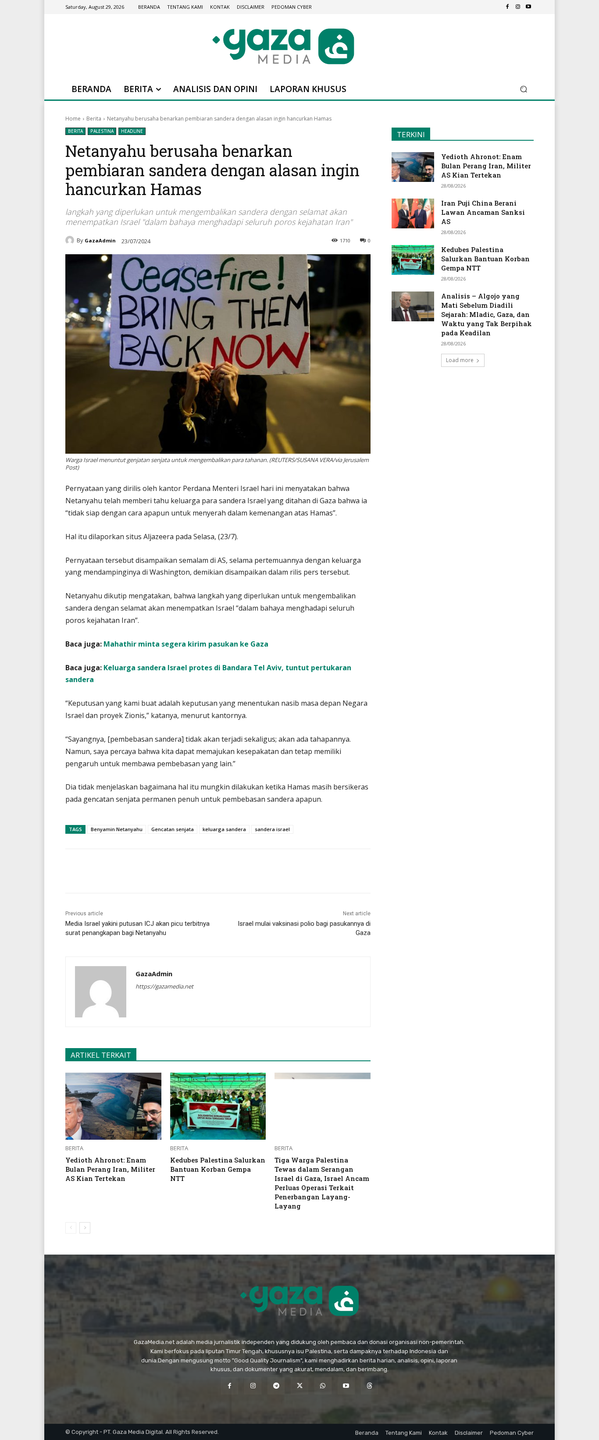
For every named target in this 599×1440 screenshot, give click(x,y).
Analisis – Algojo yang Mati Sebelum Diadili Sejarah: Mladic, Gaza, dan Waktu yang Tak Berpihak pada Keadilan (486, 314)
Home (73, 118)
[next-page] (84, 1228)
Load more (460, 360)
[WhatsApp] (167, 871)
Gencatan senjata (172, 829)
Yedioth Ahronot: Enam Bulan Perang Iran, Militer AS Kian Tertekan (110, 1169)
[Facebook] (507, 7)
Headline (132, 131)
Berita (93, 118)
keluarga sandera (224, 829)
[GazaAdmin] (71, 240)
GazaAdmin (100, 240)
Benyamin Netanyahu (117, 829)
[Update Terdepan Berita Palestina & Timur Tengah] (283, 46)
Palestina (102, 131)
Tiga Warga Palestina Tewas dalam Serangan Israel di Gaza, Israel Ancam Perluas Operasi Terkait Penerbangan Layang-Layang (322, 1183)
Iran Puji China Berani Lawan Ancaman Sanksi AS (483, 212)
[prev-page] (70, 1228)
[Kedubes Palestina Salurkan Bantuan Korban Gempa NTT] (218, 1106)
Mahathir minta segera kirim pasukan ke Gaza (185, 644)
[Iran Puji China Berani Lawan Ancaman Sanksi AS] (413, 213)
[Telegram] (187, 871)
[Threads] (369, 1385)
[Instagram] (518, 7)
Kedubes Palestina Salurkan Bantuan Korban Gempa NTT (217, 1169)
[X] (147, 871)
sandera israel (272, 829)
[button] (523, 89)
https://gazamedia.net (164, 986)
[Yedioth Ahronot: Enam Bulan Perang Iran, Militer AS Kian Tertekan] (113, 1106)
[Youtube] (528, 7)
